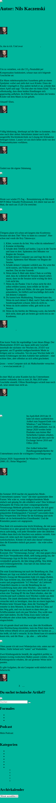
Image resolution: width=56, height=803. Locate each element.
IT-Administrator (20, 778)
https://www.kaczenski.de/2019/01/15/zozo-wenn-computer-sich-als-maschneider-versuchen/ (23, 370)
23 (26, 686)
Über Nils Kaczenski (16, 720)
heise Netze (17, 775)
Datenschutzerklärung (16, 715)
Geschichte (8, 17)
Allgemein (11, 751)
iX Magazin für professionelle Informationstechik (25, 475)
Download (11, 756)
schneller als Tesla (31, 46)
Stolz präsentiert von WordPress (24, 800)
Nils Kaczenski (14, 33)
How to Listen (11, 226)
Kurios (40, 56)
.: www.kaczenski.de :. (11, 799)
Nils (8, 764)
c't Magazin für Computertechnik (27, 772)
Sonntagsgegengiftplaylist (19, 162)
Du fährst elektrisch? (16, 40)
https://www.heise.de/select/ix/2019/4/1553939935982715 (27, 464)
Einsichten (42, 33)
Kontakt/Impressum (15, 717)
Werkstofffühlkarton (9, 738)
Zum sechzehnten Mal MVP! (22, 193)
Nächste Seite (34, 686)
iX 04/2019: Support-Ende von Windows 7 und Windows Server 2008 (25, 406)
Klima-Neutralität (14, 63)
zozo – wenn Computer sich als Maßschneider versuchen (23, 486)
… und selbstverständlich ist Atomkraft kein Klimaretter (21, 123)
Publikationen (12, 767)
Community (38, 220)
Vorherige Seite (7, 686)
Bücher (15, 770)
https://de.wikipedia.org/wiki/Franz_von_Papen (22, 23)
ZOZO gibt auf (11, 336)
